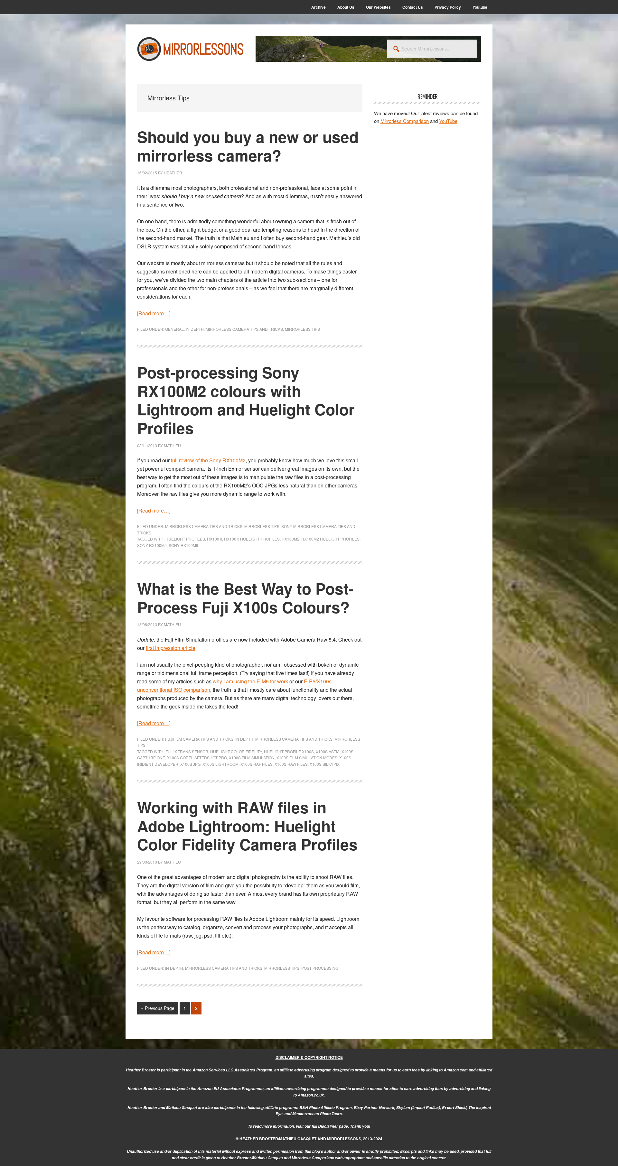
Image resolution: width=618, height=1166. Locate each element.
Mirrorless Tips (302, 329)
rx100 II (214, 538)
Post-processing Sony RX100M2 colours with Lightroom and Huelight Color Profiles (246, 400)
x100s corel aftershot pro (197, 757)
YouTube (448, 120)
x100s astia (328, 751)
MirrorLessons (190, 49)
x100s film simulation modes (306, 757)
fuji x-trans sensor (186, 751)
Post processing (319, 968)
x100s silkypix (325, 764)
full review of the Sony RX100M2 (208, 460)
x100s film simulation (252, 757)
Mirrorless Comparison (404, 120)
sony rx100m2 (152, 545)
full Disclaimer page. (330, 1126)
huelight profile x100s (289, 751)
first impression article (170, 648)
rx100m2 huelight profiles (330, 538)
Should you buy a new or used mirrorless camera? (248, 145)
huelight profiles (185, 538)
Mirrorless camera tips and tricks (244, 329)
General (174, 329)
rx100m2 (290, 538)
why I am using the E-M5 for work (250, 681)
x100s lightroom (220, 764)
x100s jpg (190, 764)
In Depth (195, 329)
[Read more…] (153, 313)
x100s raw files (291, 764)
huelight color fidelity (236, 751)
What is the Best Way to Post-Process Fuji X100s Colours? (245, 597)
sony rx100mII (183, 545)
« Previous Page (157, 1009)
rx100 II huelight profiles (252, 538)
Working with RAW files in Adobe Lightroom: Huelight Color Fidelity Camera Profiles (247, 825)
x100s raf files (256, 764)
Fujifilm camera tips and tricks (199, 739)
